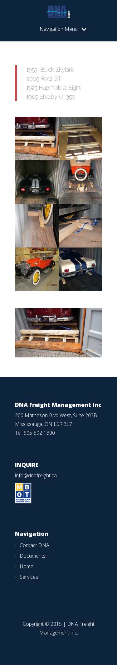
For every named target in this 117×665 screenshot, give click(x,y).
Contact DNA (34, 545)
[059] (80, 245)
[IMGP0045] (80, 158)
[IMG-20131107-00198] (80, 289)
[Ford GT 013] (37, 202)
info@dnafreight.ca (36, 475)
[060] (37, 245)
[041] (37, 289)
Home (26, 566)
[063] (80, 202)
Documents (33, 555)
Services (29, 576)
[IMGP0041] (37, 158)
